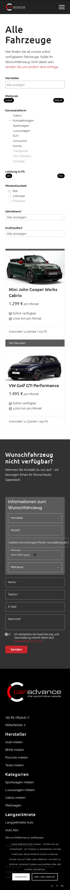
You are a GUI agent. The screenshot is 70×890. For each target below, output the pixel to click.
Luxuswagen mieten (20, 790)
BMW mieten (14, 750)
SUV (16, 135)
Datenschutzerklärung (28, 641)
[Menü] (60, 7)
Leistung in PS (15, 171)
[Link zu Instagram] (52, 885)
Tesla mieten (14, 765)
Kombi (17, 146)
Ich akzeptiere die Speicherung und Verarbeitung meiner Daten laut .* (36, 638)
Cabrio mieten (15, 797)
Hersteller (12, 78)
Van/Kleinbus (22, 156)
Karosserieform (15, 110)
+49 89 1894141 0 (17, 717)
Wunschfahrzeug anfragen (24, 838)
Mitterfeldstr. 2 (15, 725)
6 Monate (18, 201)
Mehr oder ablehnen (44, 877)
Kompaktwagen (23, 120)
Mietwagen (13, 805)
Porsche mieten (16, 757)
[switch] (8, 634)
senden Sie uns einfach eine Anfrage (31, 67)
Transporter (20, 151)
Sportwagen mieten (19, 782)
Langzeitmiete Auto (19, 822)
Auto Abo (12, 830)
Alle (15, 191)
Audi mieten (14, 742)
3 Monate (18, 196)
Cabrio (17, 115)
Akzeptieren (21, 877)
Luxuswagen (21, 130)
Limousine (20, 141)
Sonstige (19, 161)
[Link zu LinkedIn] (62, 885)
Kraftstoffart (13, 228)
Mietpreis (11, 96)
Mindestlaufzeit (14, 185)
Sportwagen (21, 125)
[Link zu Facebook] (57, 885)
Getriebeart (13, 211)
